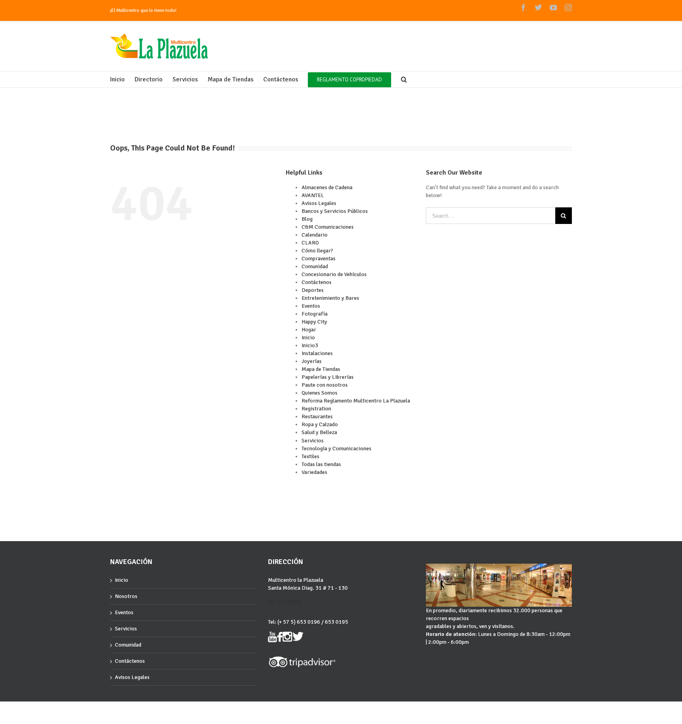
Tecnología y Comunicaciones (336, 448)
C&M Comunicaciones (328, 227)
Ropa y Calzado (320, 424)
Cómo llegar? (317, 250)
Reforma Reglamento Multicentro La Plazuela (356, 400)
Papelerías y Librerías (328, 377)
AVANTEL (313, 195)
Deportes (313, 290)
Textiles (310, 456)
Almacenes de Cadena (327, 187)
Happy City (314, 321)
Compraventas (318, 258)
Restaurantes (317, 416)
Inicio (308, 337)
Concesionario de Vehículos (334, 274)
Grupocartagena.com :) (132, 708)
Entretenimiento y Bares (330, 298)
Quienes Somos (319, 392)
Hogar (309, 329)
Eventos (311, 306)
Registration (316, 408)
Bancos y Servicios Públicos (335, 211)
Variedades (314, 472)
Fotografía (315, 313)
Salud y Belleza (319, 432)
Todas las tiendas (321, 464)
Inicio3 (310, 345)
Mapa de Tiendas (321, 369)
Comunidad (315, 266)
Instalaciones (317, 353)
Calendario (315, 234)
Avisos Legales (319, 203)
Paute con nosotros (325, 385)
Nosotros (126, 596)
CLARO (310, 242)
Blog (307, 219)
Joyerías (312, 361)
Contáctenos (317, 282)
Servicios (313, 440)
